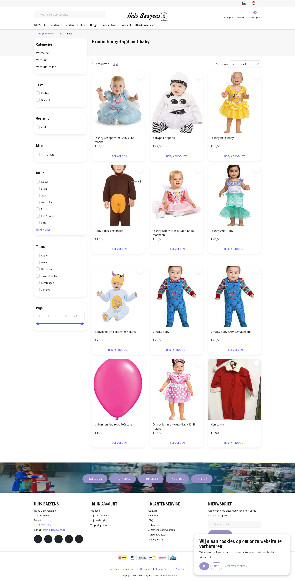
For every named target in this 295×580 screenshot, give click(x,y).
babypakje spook (164, 138)
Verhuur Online (76, 25)
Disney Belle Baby (222, 138)
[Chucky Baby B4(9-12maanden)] (234, 296)
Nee (216, 566)
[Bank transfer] (142, 557)
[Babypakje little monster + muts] (118, 296)
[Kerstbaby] (234, 389)
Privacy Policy (163, 568)
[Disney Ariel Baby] (234, 195)
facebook (95, 478)
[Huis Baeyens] (147, 16)
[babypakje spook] (176, 102)
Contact (126, 25)
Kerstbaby (217, 424)
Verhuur (56, 25)
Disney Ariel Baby (222, 231)
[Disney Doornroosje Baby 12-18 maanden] (176, 195)
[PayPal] (132, 557)
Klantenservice (145, 25)
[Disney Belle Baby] (234, 102)
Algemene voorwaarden (122, 568)
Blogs (93, 25)
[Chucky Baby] (176, 296)
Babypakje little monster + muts (115, 332)
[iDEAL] (122, 557)
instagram (123, 478)
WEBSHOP (40, 25)
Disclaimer (145, 568)
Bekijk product (176, 156)
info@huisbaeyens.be (53, 529)
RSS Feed (180, 568)
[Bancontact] (152, 557)
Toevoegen (119, 156)
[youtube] (69, 539)
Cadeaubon (108, 25)
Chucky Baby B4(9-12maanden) (231, 332)
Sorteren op (222, 64)
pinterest (151, 478)
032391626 (45, 525)
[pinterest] (58, 539)
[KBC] (172, 557)
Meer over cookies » (236, 566)
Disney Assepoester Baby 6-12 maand (114, 140)
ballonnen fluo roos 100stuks (113, 424)
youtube (178, 478)
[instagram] (48, 539)
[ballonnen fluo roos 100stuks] (118, 389)
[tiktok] (79, 539)
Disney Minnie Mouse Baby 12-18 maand (174, 426)
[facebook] (38, 539)
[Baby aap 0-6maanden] (118, 195)
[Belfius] (162, 557)
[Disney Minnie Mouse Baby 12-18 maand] (176, 389)
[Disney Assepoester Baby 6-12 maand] (118, 102)
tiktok (202, 478)
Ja (204, 566)
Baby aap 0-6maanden (109, 231)
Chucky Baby (161, 332)
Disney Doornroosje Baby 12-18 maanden (173, 233)
